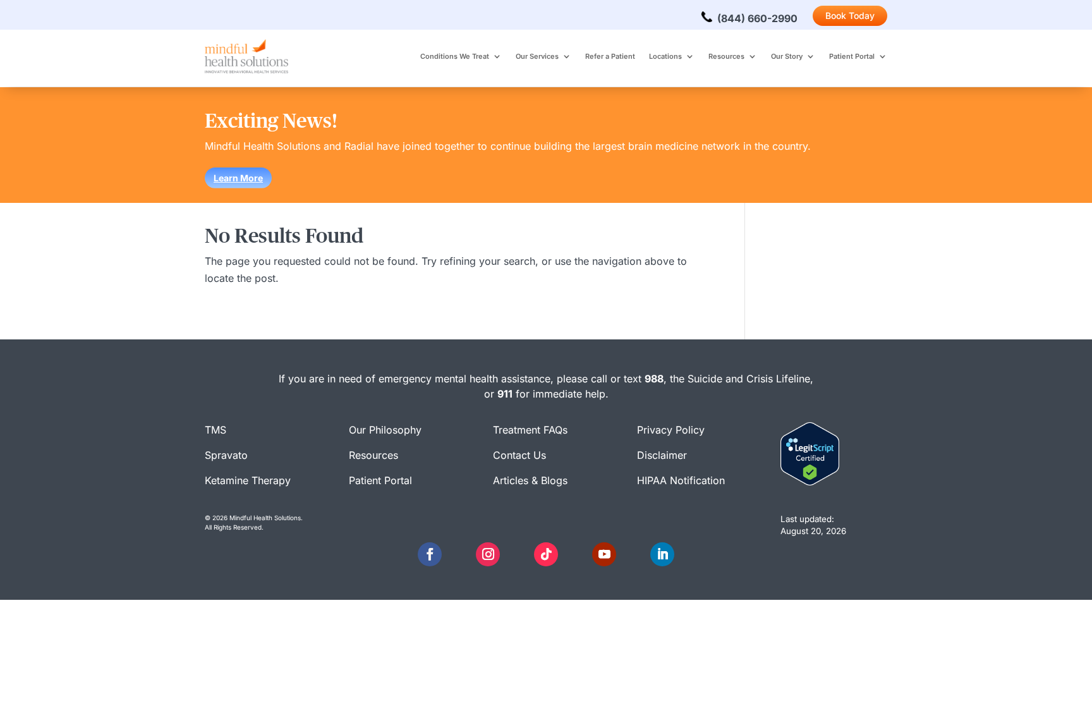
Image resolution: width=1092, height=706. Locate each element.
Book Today (850, 15)
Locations (665, 56)
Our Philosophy (385, 429)
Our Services (537, 56)
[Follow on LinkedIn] (662, 554)
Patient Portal (852, 56)
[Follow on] (459, 554)
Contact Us (519, 455)
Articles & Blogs (530, 480)
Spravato (226, 455)
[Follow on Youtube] (604, 554)
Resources (726, 56)
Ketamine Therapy (248, 480)
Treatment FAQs (530, 429)
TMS (215, 429)
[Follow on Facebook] (430, 554)
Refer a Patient (610, 56)
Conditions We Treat (454, 56)
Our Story (787, 56)
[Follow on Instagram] (488, 554)
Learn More (238, 178)
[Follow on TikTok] (546, 554)
